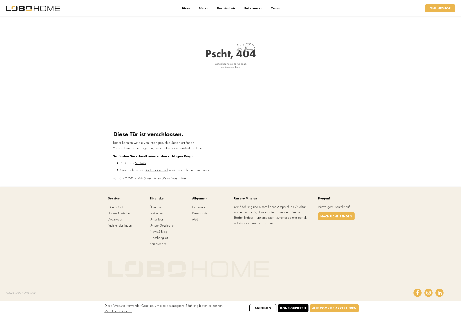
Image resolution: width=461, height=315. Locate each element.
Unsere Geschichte (162, 225)
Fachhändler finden (120, 225)
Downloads (115, 219)
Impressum (198, 207)
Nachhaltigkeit (159, 238)
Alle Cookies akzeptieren (334, 308)
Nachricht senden (336, 216)
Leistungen (156, 213)
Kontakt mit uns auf (157, 170)
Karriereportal (158, 244)
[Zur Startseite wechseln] (33, 8)
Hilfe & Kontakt (117, 207)
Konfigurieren (293, 308)
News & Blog (158, 231)
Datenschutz (199, 213)
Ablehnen (263, 308)
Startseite (140, 163)
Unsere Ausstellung (119, 213)
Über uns (155, 207)
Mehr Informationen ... (118, 311)
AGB (195, 219)
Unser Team (157, 219)
